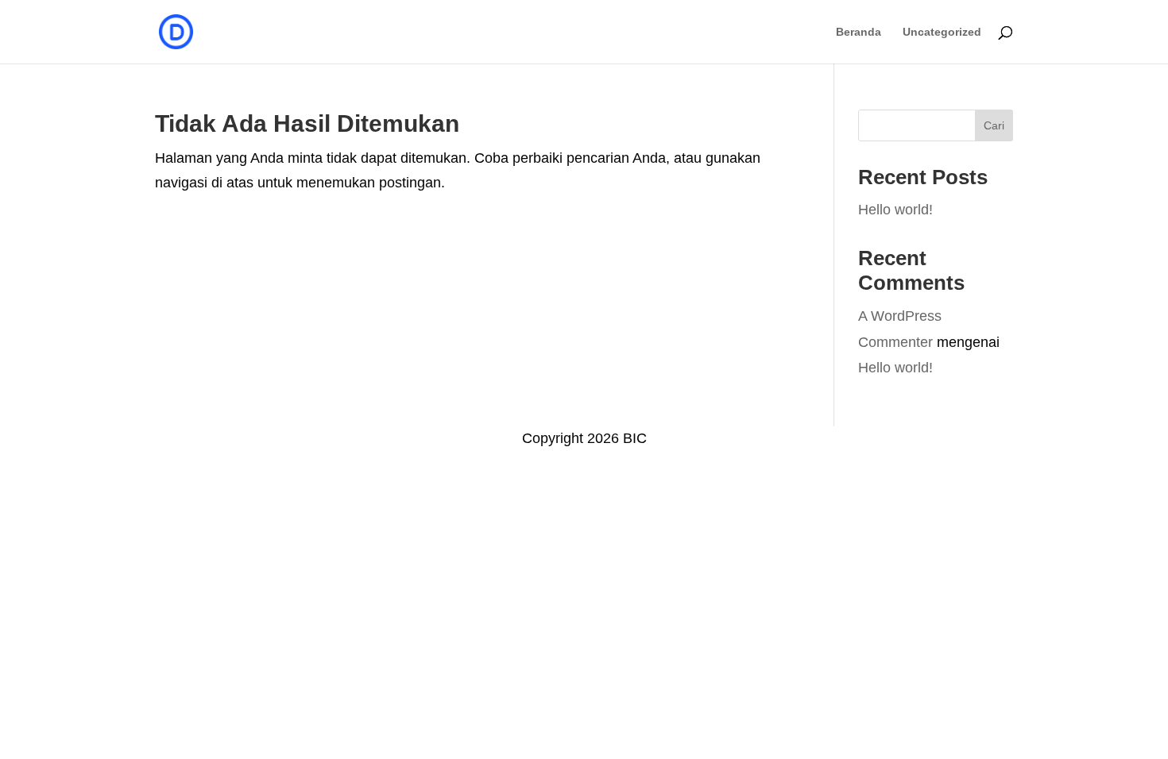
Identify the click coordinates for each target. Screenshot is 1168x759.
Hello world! (895, 210)
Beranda (858, 32)
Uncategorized (942, 32)
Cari (994, 125)
